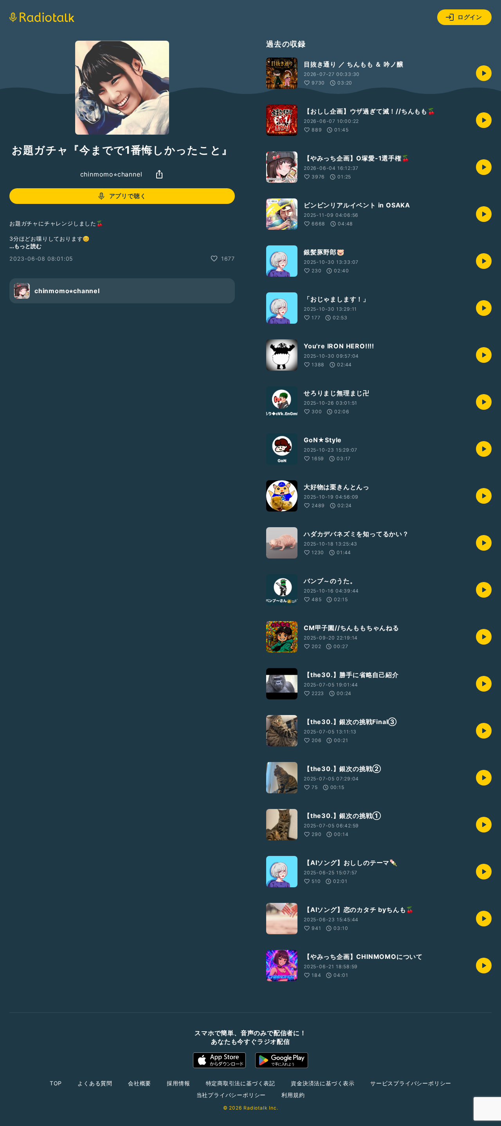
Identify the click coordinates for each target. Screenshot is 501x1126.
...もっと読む (25, 246)
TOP (56, 1083)
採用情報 (178, 1083)
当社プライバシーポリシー (231, 1095)
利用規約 (293, 1095)
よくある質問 (94, 1083)
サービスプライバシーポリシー (410, 1083)
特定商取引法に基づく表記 (241, 1083)
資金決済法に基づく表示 (323, 1083)
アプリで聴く (127, 196)
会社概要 (139, 1083)
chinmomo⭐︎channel (111, 174)
